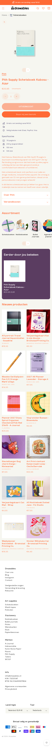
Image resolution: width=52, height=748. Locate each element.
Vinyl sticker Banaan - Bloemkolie (38, 419)
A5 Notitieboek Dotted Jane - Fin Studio (38, 503)
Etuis (7, 630)
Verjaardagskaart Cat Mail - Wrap (13, 503)
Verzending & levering (15, 588)
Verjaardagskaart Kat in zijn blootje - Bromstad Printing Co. (38, 338)
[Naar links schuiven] (24, 70)
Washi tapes (10, 607)
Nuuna (8, 651)
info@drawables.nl (13, 676)
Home (4, 15)
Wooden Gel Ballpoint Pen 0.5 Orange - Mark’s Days (12, 379)
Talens (8, 657)
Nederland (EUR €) (15, 710)
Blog (7, 575)
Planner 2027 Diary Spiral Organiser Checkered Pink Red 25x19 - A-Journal (12, 421)
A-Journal (9, 644)
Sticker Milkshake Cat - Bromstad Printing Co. (38, 543)
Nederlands (37, 710)
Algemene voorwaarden (16, 686)
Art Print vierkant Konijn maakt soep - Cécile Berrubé (36, 464)
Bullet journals (11, 622)
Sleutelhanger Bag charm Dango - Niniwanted (11, 464)
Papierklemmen (12, 632)
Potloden (9, 610)
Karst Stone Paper (13, 649)
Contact (8, 580)
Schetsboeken (19, 15)
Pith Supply (10, 654)
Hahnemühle (10, 646)
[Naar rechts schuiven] (28, 70)
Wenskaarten (11, 627)
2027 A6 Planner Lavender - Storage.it (37, 378)
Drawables (12, 736)
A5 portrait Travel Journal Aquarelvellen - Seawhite (13, 338)
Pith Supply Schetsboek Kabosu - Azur (14, 287)
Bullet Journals (35, 236)
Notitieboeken (22, 235)
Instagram (9, 578)
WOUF (8, 659)
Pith (4, 74)
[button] (3, 8)
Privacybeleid (11, 689)
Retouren (9, 591)
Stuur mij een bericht (26, 114)
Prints (7, 624)
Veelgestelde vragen (14, 585)
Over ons (9, 572)
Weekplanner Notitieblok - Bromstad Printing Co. (13, 543)
